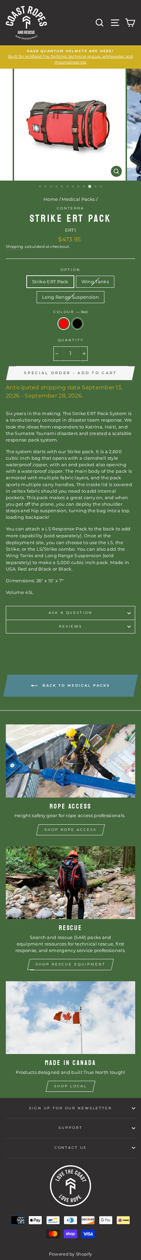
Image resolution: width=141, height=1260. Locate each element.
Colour (70, 312)
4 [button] (57, 187)
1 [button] (40, 187)
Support (70, 1128)
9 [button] (84, 187)
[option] (70, 57)
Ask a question (70, 613)
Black (77, 323)
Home (50, 199)
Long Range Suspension (70, 297)
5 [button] (62, 187)
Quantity (71, 340)
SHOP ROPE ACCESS (70, 829)
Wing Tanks (95, 281)
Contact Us (70, 1147)
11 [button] (96, 187)
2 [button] (46, 187)
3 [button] (51, 187)
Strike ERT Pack (50, 281)
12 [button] (101, 187)
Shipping (15, 246)
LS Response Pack (66, 528)
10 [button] (90, 186)
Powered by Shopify (70, 1254)
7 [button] (73, 187)
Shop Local (70, 1086)
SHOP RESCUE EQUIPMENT (70, 964)
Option (70, 270)
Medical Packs (78, 199)
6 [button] (68, 187)
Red (63, 323)
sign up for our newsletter (70, 1108)
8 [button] (79, 187)
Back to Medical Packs (75, 685)
